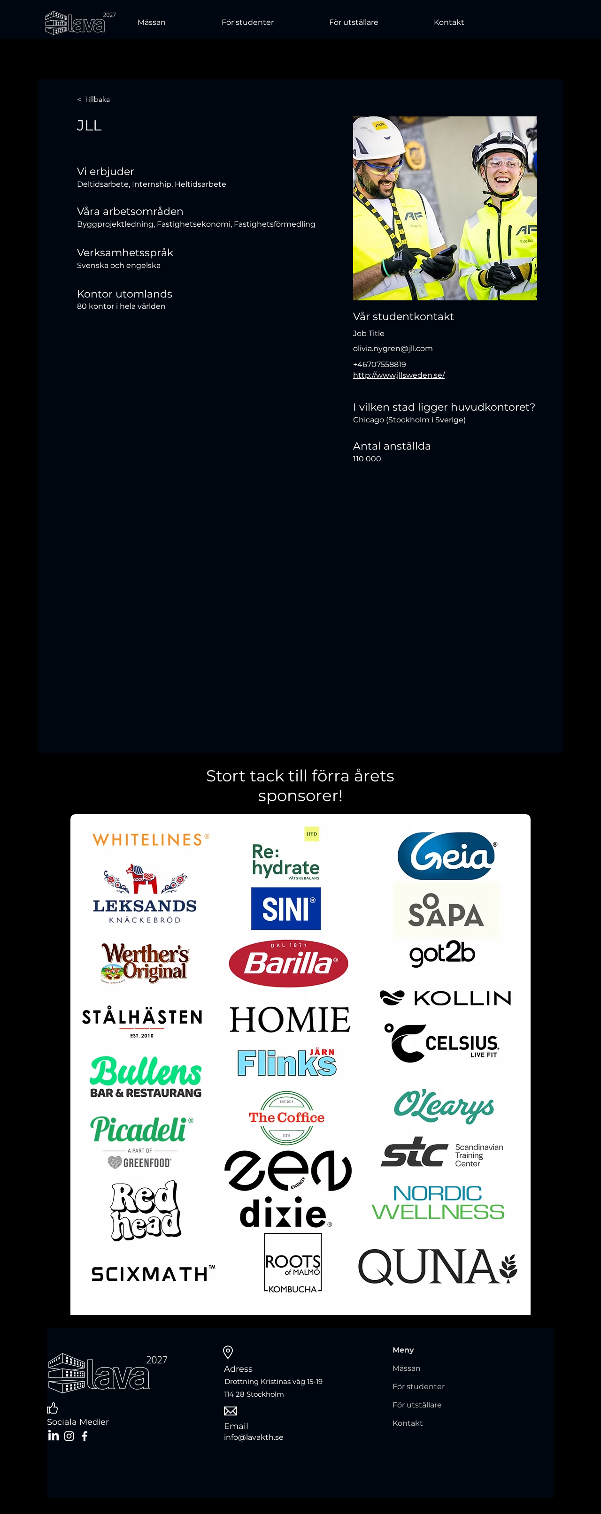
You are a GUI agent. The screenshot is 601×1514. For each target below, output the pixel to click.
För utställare (417, 1404)
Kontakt (408, 1423)
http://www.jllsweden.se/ (399, 375)
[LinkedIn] (53, 1436)
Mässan (407, 1368)
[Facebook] (84, 1436)
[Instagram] (69, 1436)
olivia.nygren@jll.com (393, 348)
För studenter (419, 1386)
